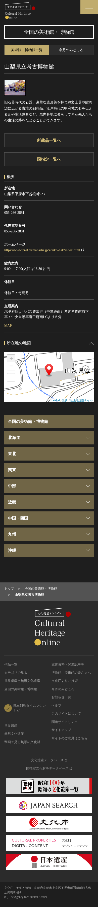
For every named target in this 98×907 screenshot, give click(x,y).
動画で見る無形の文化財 (22, 742)
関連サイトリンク (65, 722)
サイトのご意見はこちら (69, 738)
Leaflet (56, 400)
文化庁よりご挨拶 (65, 681)
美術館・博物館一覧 (26, 50)
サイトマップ (61, 730)
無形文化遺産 (14, 734)
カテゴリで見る (15, 673)
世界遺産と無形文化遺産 (22, 681)
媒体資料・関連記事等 (68, 664)
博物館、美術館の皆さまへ (71, 673)
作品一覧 (10, 664)
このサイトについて (66, 713)
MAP (8, 326)
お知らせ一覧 (61, 697)
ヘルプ (56, 705)
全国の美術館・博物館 (20, 689)
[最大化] (11, 377)
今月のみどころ (71, 50)
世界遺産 (10, 725)
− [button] (11, 366)
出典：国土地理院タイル (77, 400)
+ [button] (11, 358)
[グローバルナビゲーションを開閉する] (89, 7)
